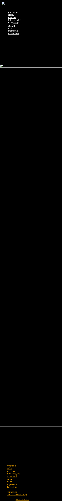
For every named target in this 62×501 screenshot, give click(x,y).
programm (13, 12)
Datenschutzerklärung (17, 494)
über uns (12, 17)
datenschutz (13, 33)
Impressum (12, 492)
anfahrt (10, 479)
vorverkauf (13, 23)
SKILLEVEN (22, 499)
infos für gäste (15, 20)
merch (11, 28)
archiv (11, 15)
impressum (13, 31)
